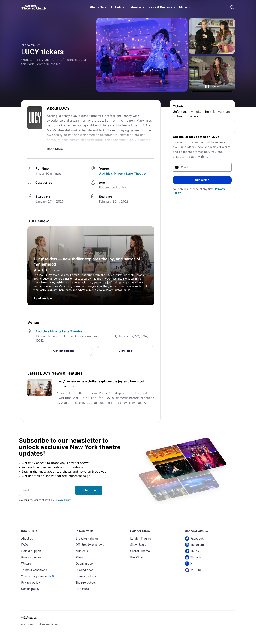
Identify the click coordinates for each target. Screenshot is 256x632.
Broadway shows (87, 538)
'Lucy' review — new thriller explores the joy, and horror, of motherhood (100, 383)
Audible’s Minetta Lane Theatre (122, 173)
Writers (26, 563)
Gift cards (82, 589)
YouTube (196, 570)
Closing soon (84, 570)
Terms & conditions (34, 570)
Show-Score (138, 544)
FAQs (24, 544)
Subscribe (202, 180)
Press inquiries (31, 557)
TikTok (194, 551)
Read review (42, 298)
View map (125, 351)
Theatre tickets (86, 582)
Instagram (197, 544)
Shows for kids (86, 576)
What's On (96, 7)
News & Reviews (160, 7)
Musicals (82, 551)
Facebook (197, 538)
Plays (79, 557)
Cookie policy (30, 589)
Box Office (137, 557)
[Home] (34, 7)
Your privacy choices (35, 576)
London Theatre (140, 538)
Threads (195, 557)
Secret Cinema (140, 551)
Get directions (64, 351)
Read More (55, 149)
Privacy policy (30, 582)
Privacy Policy (63, 499)
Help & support (31, 551)
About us (27, 538)
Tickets (116, 7)
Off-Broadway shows (90, 544)
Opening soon (85, 563)
